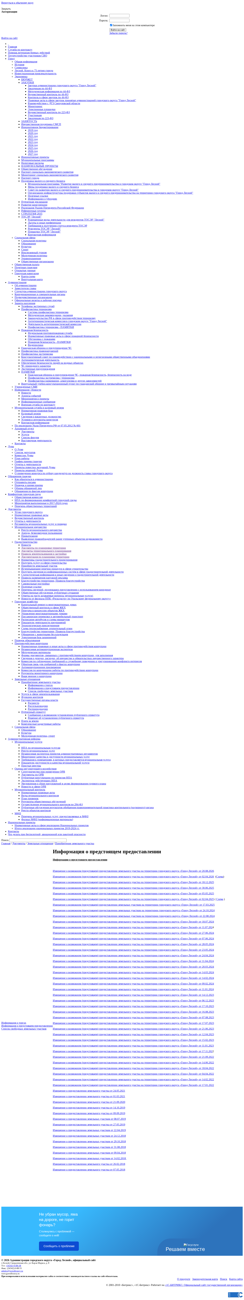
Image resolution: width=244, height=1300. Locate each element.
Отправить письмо (25, 482)
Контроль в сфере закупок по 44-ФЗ (48, 97)
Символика (21, 67)
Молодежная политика (34, 255)
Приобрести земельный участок (39, 565)
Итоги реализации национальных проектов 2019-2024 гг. (47, 828)
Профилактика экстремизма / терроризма (51, 377)
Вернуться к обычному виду (17, 2)
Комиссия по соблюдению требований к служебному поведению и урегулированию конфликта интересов (81, 661)
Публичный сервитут (33, 712)
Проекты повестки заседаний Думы (35, 467)
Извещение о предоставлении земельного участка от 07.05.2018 (89, 1169)
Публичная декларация (34, 201)
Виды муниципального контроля (40, 795)
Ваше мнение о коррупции (36, 676)
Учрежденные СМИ (26, 386)
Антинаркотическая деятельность (40, 360)
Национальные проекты (21, 822)
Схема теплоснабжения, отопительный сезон (46, 628)
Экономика (21, 76)
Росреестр (33, 703)
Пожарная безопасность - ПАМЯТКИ (49, 342)
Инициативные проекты (35, 157)
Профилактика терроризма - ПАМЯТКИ (51, 327)
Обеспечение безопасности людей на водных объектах (52, 363)
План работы (22, 458)
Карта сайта (236, 1279)
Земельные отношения (27, 679)
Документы (27, 431)
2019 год (33, 130)
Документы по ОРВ (32, 774)
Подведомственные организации (33, 297)
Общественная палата (27, 264)
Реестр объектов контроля (36, 810)
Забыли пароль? (118, 33)
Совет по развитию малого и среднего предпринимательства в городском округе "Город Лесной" (83, 189)
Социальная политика (33, 240)
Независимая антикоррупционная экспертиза (47, 649)
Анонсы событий (31, 395)
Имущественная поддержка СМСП (41, 124)
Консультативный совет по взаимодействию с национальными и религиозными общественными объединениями (85, 357)
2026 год (33, 151)
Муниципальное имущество (31, 527)
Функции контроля (32, 697)
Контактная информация (42, 234)
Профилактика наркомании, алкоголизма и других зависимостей (65, 380)
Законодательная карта (205, 1279)
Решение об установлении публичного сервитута (56, 718)
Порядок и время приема (29, 485)
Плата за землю (30, 721)
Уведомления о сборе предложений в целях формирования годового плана (63, 783)
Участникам (35, 115)
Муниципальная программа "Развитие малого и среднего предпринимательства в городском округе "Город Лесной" (94, 183)
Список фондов (30, 437)
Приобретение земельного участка (40, 682)
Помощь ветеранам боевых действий (29, 52)
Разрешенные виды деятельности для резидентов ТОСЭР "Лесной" (66, 219)
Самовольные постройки (35, 583)
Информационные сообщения (38, 401)
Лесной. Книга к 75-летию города (34, 70)
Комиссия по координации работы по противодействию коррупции (59, 670)
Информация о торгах (40, 685)
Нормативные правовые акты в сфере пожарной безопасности (63, 336)
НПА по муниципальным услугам (40, 747)
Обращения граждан (19, 476)
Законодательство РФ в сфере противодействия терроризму (62, 318)
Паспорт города (30, 178)
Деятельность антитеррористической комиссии (54, 324)
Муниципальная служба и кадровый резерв (39, 407)
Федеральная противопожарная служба (50, 333)
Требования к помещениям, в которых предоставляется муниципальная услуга (66, 759)
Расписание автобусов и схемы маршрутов (45, 619)
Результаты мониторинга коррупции (42, 673)
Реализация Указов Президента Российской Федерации (52, 207)
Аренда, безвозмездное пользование (41, 533)
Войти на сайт (9, 38)
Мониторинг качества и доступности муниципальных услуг (55, 756)
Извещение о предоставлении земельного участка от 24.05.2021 (89, 1090)
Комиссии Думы (24, 455)
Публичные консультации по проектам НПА (46, 777)
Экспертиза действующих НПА (39, 780)
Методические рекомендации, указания (50, 315)
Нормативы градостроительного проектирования (49, 559)
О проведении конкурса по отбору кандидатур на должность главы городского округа (64, 473)
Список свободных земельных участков (50, 691)
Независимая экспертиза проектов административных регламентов (59, 753)
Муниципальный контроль (30, 789)
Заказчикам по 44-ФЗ (40, 88)
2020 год (33, 133)
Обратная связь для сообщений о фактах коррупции (50, 664)
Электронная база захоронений (38, 637)
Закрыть (6, 8)
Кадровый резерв (31, 413)
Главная (12, 46)
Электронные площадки (41, 109)
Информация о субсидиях (42, 198)
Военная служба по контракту (38, 404)
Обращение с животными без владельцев (44, 634)
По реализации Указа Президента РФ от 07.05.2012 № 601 (48, 425)
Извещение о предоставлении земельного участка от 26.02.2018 (89, 1164)
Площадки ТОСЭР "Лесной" (44, 231)
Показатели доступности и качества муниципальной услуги (55, 762)
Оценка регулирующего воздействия (35, 768)
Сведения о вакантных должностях (41, 416)
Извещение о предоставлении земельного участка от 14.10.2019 (89, 1107)
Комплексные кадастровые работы (41, 724)
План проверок (30, 798)
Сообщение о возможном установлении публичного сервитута (63, 715)
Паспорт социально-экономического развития (47, 172)
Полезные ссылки (38, 195)
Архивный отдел (24, 428)
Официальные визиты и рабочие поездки (38, 300)
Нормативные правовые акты (31, 515)
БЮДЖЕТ (27, 79)
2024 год (33, 145)
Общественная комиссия (28, 497)
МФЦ (18, 813)
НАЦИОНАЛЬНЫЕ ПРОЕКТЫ (39, 166)
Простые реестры (31, 765)
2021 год (33, 136)
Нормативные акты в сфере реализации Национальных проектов (52, 825)
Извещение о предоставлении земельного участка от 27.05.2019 (89, 1124)
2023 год (33, 142)
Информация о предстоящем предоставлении (53, 688)
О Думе (19, 449)
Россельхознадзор (38, 706)
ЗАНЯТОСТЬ (29, 121)
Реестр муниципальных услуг (38, 750)
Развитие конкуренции (34, 204)
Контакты (20, 443)
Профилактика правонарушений (39, 351)
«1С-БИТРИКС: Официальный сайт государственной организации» (204, 1285)
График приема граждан (28, 461)
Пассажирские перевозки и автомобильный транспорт (52, 616)
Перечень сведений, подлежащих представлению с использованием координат (66, 589)
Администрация (17, 282)
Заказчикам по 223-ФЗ (40, 118)
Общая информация (26, 61)
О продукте (183, 1279)
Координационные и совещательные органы (40, 294)
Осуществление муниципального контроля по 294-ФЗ (52, 804)
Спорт (24, 249)
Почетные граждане (26, 267)
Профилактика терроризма (36, 309)
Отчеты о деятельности (28, 464)
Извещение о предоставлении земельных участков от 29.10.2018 (89, 1141)
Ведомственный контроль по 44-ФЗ (48, 94)
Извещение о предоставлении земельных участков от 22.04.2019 (89, 1130)
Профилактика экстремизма (37, 354)
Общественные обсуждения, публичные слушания (50, 592)
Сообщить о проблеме (59, 1246)
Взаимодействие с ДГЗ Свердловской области (54, 103)
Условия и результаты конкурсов (39, 419)
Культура (26, 246)
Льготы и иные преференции (44, 222)
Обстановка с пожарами (41, 339)
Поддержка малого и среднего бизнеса (43, 181)
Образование (28, 243)
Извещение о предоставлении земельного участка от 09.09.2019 (89, 1113)
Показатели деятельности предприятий (43, 622)
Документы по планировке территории (43, 547)
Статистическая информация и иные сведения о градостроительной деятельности (67, 574)
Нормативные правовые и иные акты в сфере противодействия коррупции (63, 646)
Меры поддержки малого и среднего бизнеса (53, 186)
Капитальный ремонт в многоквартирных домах (49, 604)
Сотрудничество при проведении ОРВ (43, 771)
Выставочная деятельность (36, 440)
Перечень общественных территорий (36, 506)
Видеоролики (35, 345)
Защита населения (25, 303)
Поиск (223, 1279)
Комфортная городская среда (24, 494)
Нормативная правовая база (37, 410)
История (19, 64)
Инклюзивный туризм (34, 252)
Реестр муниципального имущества (41, 530)
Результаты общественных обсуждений (43, 801)
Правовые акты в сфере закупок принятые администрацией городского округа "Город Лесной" (82, 100)
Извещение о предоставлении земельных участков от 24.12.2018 (89, 1135)
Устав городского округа (28, 512)
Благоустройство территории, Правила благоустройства (53, 580)
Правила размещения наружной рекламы (44, 577)
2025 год (33, 148)
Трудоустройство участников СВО (27, 55)
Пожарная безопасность (34, 330)
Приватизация (29, 536)
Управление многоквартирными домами (44, 613)
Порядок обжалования (27, 640)
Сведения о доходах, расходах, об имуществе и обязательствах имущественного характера (72, 658)
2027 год (33, 154)
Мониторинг (35, 106)
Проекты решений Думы (29, 470)
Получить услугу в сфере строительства (44, 562)
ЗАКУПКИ (27, 82)
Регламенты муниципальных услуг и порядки (41, 524)
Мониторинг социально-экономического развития (49, 175)
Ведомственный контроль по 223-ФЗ (49, 112)
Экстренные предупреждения (38, 368)
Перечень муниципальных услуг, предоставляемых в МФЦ (54, 816)
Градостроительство (26, 542)
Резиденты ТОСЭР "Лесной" (44, 228)
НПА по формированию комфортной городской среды (46, 500)
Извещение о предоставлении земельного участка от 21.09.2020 (89, 1102)
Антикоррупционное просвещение (41, 667)
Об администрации (26, 285)
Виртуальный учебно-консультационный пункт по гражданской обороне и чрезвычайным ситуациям (79, 383)
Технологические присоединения (40, 625)
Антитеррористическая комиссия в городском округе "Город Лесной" (67, 321)
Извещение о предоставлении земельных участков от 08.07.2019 (89, 1119)
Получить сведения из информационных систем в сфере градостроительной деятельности (72, 571)
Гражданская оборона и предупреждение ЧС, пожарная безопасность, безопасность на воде (80, 374)
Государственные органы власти (39, 700)
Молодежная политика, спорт (38, 735)
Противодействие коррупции (31, 643)
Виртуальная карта (32, 279)
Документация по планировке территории (45, 556)
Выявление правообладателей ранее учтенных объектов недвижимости (62, 539)
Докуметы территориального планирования (46, 550)
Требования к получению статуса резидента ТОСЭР (57, 225)
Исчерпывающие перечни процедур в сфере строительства (54, 568)
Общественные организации (37, 261)
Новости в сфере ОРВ (33, 786)
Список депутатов (25, 452)
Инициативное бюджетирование (39, 127)
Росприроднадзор (38, 709)
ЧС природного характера (36, 365)
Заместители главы (25, 288)
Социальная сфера (25, 237)
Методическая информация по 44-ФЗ (49, 91)
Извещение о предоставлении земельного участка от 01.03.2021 (89, 1096)
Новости (26, 392)
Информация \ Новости (28, 389)
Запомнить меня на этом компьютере (134, 25)
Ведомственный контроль (29, 518)
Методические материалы (36, 652)
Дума (11, 446)
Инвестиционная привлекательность (35, 73)
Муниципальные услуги (28, 741)
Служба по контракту (20, 49)
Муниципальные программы (37, 160)
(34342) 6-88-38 (13, 1265)
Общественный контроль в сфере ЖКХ (43, 607)
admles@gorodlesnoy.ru (12, 1271)
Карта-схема (28, 276)
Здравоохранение (31, 258)
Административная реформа (24, 738)
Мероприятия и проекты (35, 398)
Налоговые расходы (32, 163)
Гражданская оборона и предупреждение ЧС (46, 348)
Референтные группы (33, 210)
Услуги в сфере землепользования (40, 694)
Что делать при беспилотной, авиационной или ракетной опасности (47, 834)
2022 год (33, 139)
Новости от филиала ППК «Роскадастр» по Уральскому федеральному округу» (66, 598)
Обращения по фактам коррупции (34, 491)
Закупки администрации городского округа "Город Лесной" (62, 85)
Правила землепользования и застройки (44, 553)
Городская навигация (27, 273)
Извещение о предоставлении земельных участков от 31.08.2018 (89, 1147)
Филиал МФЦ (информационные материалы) (47, 819)
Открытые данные (25, 270)
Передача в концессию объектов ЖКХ (43, 610)
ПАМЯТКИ (28, 371)
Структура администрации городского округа (41, 291)
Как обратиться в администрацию (34, 479)
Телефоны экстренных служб (37, 306)
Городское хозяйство (26, 601)
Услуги (25, 434)
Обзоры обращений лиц (28, 488)
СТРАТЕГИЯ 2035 (31, 213)
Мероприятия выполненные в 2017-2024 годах (41, 503)
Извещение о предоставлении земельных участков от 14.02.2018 (89, 1158)
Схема (219, 876)
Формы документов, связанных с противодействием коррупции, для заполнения (67, 655)
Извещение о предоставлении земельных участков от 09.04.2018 (89, 1152)
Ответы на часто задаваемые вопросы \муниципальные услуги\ (57, 595)
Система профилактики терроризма (48, 312)
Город (11, 58)
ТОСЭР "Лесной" (31, 216)
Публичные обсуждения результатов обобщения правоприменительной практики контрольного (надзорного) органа (87, 807)
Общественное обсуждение (36, 169)
